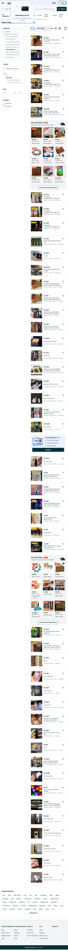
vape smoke (17, 891)
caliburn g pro (54, 894)
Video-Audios (46, 15)
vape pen (15, 901)
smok (49, 901)
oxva (25, 891)
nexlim (4, 905)
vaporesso (54, 898)
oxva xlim (35, 898)
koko (34, 905)
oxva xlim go (6, 901)
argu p (41, 905)
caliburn (19, 894)
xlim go (5, 898)
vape (9, 891)
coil (53, 905)
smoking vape (32, 901)
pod (4, 891)
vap (36, 891)
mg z (30, 891)
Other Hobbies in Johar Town (42, 19)
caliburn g (22, 898)
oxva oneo (12, 905)
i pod (61, 901)
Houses (39, 15)
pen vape (27, 905)
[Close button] (32, 3)
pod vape (5, 894)
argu (12, 894)
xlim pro (23, 901)
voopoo (45, 894)
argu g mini (13, 898)
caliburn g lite (44, 898)
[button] (40, 28)
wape (51, 891)
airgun (57, 891)
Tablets (55, 15)
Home (2, 19)
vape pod (37, 894)
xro (28, 898)
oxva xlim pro (27, 894)
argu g (55, 901)
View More (33, 909)
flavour (20, 905)
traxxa (47, 905)
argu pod (42, 901)
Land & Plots (61, 15)
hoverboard (43, 891)
